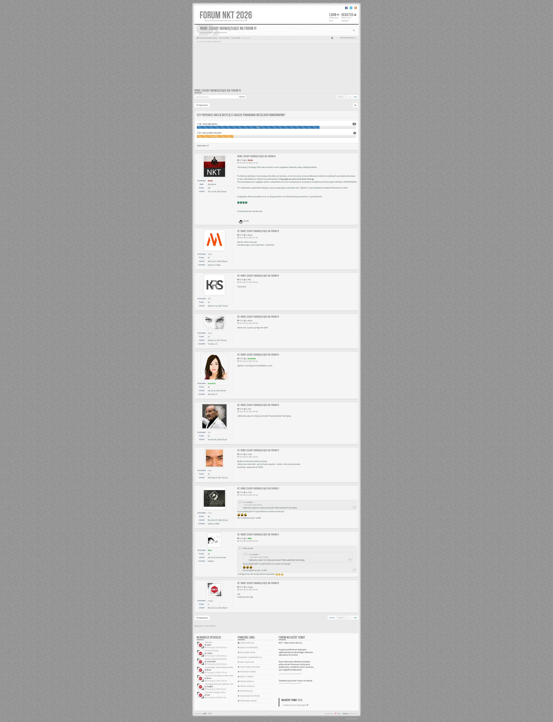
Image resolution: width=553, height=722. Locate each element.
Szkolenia (208, 642)
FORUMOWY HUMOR (247, 672)
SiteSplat (345, 714)
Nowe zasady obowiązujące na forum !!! (217, 90)
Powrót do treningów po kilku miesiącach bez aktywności (227, 675)
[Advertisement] (276, 67)
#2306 (241, 538)
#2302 (241, 358)
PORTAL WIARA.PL (246, 681)
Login (333, 15)
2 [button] (350, 97)
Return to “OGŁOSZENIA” (206, 626)
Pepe (250, 454)
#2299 (241, 235)
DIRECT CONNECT (246, 676)
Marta (250, 320)
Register (347, 15)
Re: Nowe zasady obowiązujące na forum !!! (258, 231)
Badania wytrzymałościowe (215, 659)
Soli (249, 409)
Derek (250, 160)
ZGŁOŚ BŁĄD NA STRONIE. (249, 696)
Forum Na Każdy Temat (207, 38)
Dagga (250, 587)
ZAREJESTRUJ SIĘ (247, 643)
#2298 (241, 160)
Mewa (250, 235)
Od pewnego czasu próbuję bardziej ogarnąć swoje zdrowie (228, 667)
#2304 (241, 454)
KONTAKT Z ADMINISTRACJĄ (250, 657)
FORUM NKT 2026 (226, 15)
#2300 (241, 280)
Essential (251, 358)
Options (332, 617)
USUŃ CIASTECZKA (246, 662)
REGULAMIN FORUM (247, 652)
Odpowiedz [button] (203, 105)
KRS (249, 280)
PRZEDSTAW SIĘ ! (246, 691)
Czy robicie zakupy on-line (215, 692)
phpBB (205, 714)
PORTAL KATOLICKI (247, 686)
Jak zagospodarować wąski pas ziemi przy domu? (224, 684)
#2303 (241, 409)
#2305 (241, 492)
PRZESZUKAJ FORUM (247, 701)
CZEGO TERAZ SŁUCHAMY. (250, 667)
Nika (250, 538)
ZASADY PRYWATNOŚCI (248, 647)
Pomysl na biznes (211, 650)
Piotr (250, 492)
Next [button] (355, 97)
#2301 (241, 320)
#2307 (241, 587)
